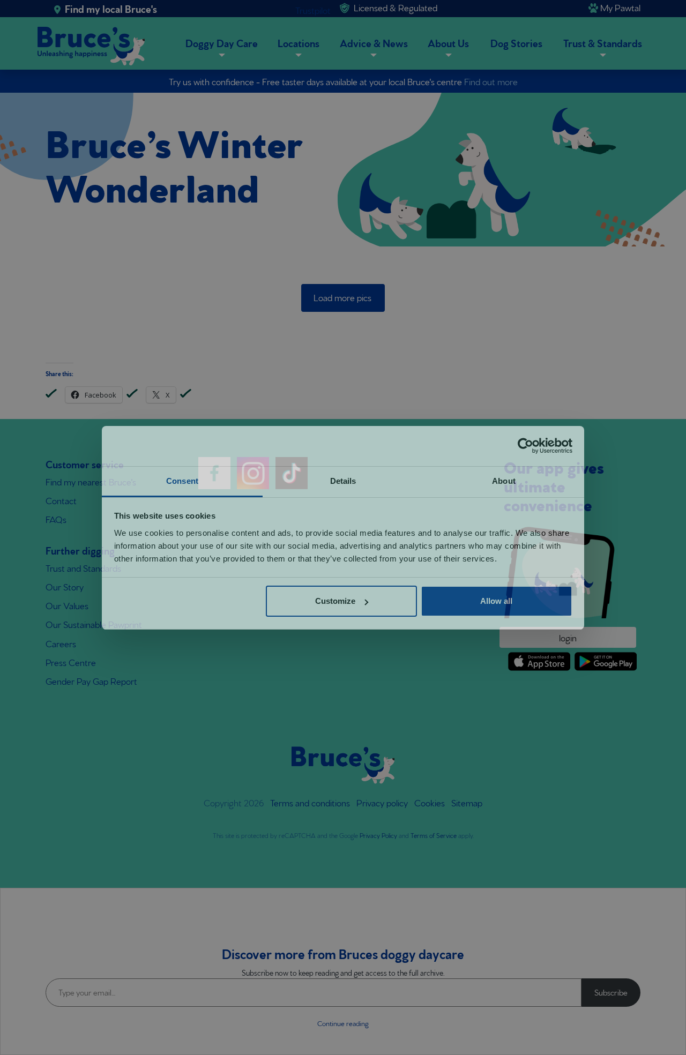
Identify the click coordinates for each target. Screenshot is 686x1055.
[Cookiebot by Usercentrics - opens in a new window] (525, 446)
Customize (335, 600)
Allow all (496, 600)
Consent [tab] (182, 480)
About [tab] (504, 480)
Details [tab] (343, 480)
